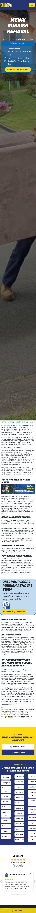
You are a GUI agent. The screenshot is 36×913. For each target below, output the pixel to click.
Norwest (33, 782)
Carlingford (6, 826)
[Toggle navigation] (32, 5)
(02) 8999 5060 (19, 753)
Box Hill (6, 796)
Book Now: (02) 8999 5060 (18, 69)
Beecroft (6, 802)
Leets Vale (19, 819)
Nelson (33, 776)
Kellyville (19, 813)
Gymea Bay (30, 710)
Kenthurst (19, 808)
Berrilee (6, 821)
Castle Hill (5, 836)
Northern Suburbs (14, 716)
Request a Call (19, 747)
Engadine (8, 711)
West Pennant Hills (33, 836)
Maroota (19, 829)
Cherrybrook (19, 776)
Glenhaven (19, 792)
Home (3, 422)
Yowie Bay (21, 710)
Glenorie (19, 787)
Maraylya (19, 834)
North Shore (25, 716)
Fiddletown (19, 782)
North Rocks (19, 840)
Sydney (11, 422)
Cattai (6, 831)
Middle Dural (19, 824)
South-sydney (22, 422)
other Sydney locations (17, 713)
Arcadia (6, 777)
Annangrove (6, 783)
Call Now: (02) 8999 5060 (14, 611)
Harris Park (19, 798)
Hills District (19, 803)
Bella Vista (6, 807)
